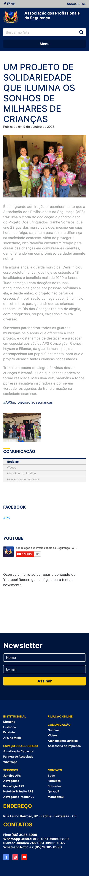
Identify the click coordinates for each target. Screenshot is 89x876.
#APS (7, 402)
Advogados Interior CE (18, 796)
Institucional (14, 716)
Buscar (81, 32)
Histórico (9, 727)
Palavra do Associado (18, 756)
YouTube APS (24, 857)
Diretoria (9, 721)
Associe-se (76, 4)
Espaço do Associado (20, 746)
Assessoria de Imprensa (23, 479)
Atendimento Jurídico (21, 473)
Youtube (12, 3)
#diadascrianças (39, 402)
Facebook (4, 3)
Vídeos (11, 467)
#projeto (19, 402)
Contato (55, 770)
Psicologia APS (13, 786)
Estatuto (9, 732)
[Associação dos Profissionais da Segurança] (10, 17)
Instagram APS (15, 857)
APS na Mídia (12, 737)
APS (6, 518)
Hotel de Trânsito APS (18, 791)
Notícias (13, 461)
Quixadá (53, 791)
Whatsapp (10, 762)
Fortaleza (54, 780)
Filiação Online (60, 716)
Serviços (10, 770)
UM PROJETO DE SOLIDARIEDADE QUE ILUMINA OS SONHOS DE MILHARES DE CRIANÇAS (39, 93)
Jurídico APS (12, 775)
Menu (44, 44)
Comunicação (59, 724)
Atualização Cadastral (18, 751)
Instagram (8, 3)
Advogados (11, 780)
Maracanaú (56, 796)
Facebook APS (6, 857)
